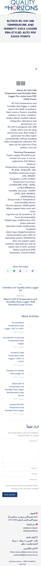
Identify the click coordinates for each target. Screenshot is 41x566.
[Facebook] (32, 271)
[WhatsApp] (8, 271)
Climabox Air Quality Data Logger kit (15, 372)
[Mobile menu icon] (6, 7)
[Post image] (30, 326)
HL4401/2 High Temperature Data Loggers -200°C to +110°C (16, 357)
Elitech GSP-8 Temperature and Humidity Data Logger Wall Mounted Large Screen (14, 389)
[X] (26, 271)
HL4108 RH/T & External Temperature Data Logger (13, 340)
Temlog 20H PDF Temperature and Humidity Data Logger (14, 407)
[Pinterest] (20, 271)
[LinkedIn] (14, 271)
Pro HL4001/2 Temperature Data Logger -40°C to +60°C (14, 325)
